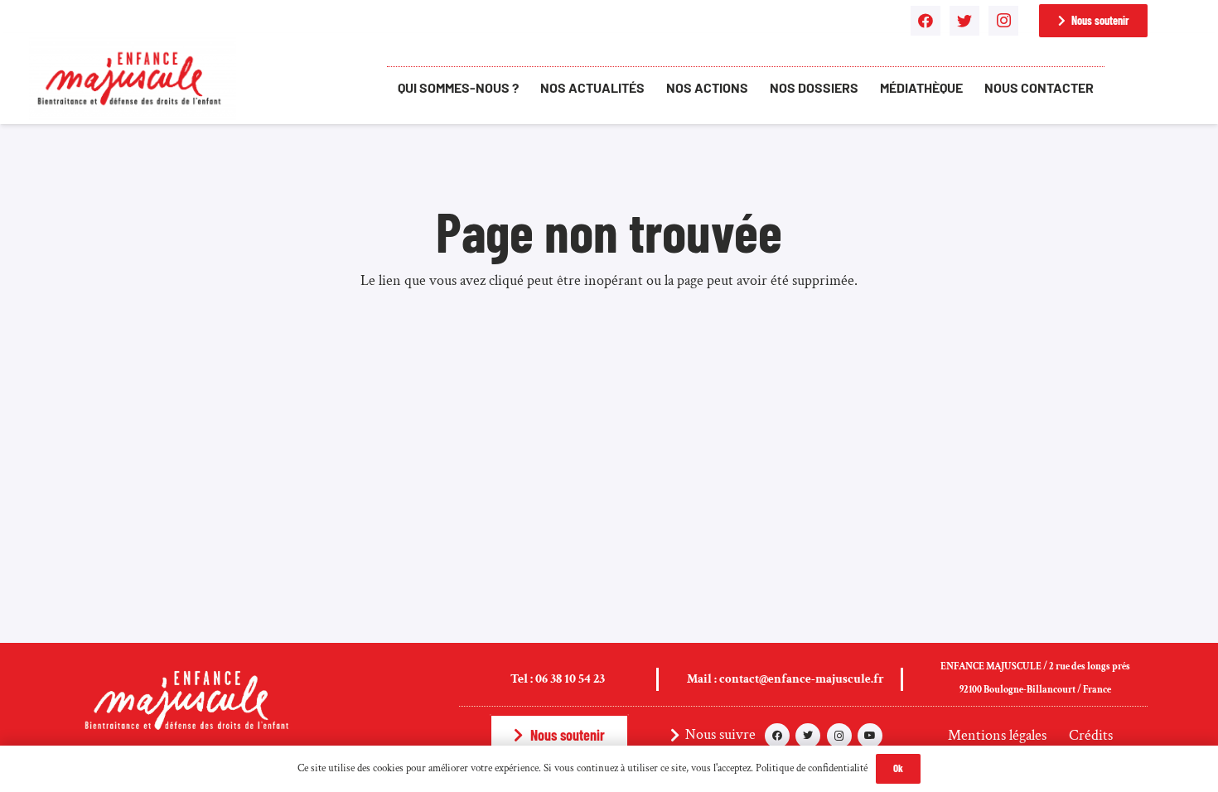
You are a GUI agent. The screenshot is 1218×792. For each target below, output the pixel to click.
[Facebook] (925, 21)
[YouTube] (870, 735)
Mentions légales (997, 735)
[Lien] (132, 78)
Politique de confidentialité (812, 768)
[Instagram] (1003, 21)
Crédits (1091, 735)
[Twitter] (964, 21)
